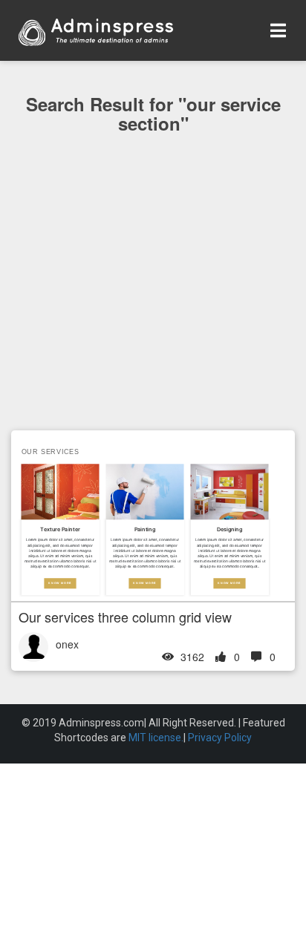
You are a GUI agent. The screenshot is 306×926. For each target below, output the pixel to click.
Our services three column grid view (125, 616)
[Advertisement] (153, 311)
